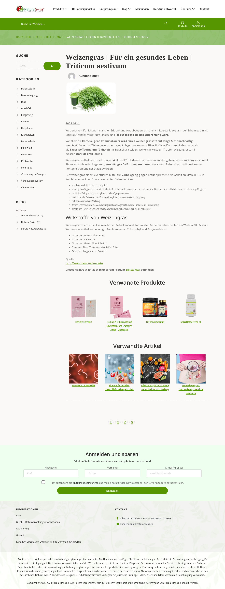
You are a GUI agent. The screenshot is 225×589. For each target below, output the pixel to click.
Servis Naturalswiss (32, 228)
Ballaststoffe (28, 88)
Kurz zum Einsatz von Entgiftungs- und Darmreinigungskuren (48, 541)
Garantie (20, 535)
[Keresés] (52, 66)
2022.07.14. (73, 123)
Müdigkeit (26, 147)
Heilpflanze (54, 37)
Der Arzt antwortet (164, 9)
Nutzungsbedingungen (85, 482)
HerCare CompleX (83, 321)
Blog (124, 9)
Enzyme (25, 121)
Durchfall (26, 108)
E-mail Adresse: (174, 467)
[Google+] (125, 422)
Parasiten (26, 154)
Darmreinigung (29, 95)
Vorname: (112, 467)
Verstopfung (28, 187)
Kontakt (204, 9)
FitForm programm (155, 321)
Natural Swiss (28, 222)
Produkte (58, 9)
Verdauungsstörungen (33, 174)
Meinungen (142, 9)
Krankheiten (28, 134)
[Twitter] (118, 422)
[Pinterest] (132, 422)
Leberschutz (28, 141)
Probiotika (27, 161)
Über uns (186, 9)
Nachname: (51, 467)
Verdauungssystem (32, 180)
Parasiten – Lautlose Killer (83, 385)
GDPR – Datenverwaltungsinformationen (38, 522)
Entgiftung (27, 114)
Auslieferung (22, 528)
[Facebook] (110, 422)
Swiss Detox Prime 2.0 (191, 321)
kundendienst (28, 215)
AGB (18, 515)
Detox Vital (133, 269)
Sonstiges (26, 167)
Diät (23, 101)
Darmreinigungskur (83, 9)
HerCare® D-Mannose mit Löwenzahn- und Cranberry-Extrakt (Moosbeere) (119, 325)
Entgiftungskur (108, 9)
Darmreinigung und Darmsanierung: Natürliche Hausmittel (191, 389)
